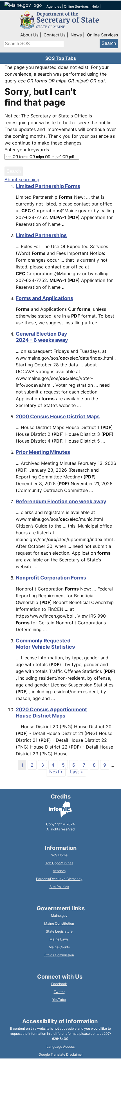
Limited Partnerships (41, 235)
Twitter (59, 992)
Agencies (53, 6)
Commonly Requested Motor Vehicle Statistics (45, 644)
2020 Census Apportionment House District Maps (51, 713)
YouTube (59, 1000)
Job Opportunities (59, 863)
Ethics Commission (59, 955)
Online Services (76, 6)
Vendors (59, 871)
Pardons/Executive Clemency (59, 879)
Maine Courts (59, 947)
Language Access (60, 1046)
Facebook (59, 984)
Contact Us (55, 35)
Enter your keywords (27, 149)
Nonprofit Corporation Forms (51, 578)
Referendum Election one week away (61, 501)
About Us (29, 35)
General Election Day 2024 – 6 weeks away (42, 337)
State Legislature (59, 931)
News (76, 35)
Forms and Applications (44, 298)
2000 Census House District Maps (58, 416)
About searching (22, 179)
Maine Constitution (59, 923)
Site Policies (59, 887)
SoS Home (59, 855)
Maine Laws (59, 939)
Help (95, 6)
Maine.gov (59, 915)
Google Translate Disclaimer (61, 1054)
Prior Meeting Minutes (43, 452)
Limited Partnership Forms (48, 186)
